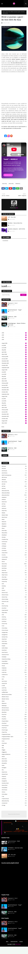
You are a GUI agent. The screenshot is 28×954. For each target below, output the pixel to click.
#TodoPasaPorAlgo (20, 830)
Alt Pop (14, 486)
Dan (17, 207)
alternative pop (14, 800)
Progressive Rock (14, 738)
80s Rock (14, 466)
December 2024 (14, 387)
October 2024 (14, 392)
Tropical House (14, 798)
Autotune (14, 508)
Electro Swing (14, 599)
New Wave (14, 712)
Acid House (14, 470)
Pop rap (14, 716)
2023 (14, 339)
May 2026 (14, 349)
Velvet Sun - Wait (12, 316)
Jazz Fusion (14, 681)
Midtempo (14, 705)
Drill (14, 583)
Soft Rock (14, 778)
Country (14, 554)
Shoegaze (14, 767)
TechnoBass (14, 794)
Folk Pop (14, 617)
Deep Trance (14, 574)
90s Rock (14, 468)
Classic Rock (14, 552)
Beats (14, 519)
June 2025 (14, 374)
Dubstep (14, 585)
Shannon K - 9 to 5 (12, 303)
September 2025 (14, 367)
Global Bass (14, 643)
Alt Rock (14, 488)
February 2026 (14, 356)
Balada (14, 512)
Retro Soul (14, 758)
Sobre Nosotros (14, 941)
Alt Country (14, 481)
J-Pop (14, 676)
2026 (14, 332)
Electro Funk (14, 592)
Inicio (7, 941)
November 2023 (14, 416)
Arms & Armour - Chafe (14, 841)
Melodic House (14, 696)
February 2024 (14, 409)
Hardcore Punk (14, 654)
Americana (14, 501)
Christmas (14, 550)
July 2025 (14, 372)
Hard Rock (14, 650)
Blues (14, 528)
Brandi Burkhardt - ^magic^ (15, 310)
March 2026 (14, 354)
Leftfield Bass (14, 692)
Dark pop (14, 570)
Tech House (14, 789)
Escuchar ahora (8, 175)
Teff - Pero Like (12, 217)
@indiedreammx (8, 822)
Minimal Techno (14, 710)
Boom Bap (14, 530)
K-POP (14, 685)
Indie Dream (18, 944)
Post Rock (14, 723)
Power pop (14, 732)
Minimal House (14, 707)
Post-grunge (14, 730)
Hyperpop (14, 667)
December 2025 (14, 361)
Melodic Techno (14, 698)
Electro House (14, 594)
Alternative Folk (14, 490)
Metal (14, 701)
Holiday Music (14, 663)
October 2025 (14, 365)
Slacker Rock (14, 774)
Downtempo (14, 579)
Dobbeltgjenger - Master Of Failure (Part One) (16, 324)
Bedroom (14, 521)
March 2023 (14, 423)
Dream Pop (14, 581)
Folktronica (17, 183)
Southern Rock (14, 783)
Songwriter (14, 780)
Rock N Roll (14, 761)
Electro (14, 590)
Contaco (21, 941)
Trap (14, 796)
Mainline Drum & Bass (14, 694)
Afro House (14, 477)
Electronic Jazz (14, 601)
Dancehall (14, 566)
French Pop (14, 623)
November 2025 (14, 363)
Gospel (14, 645)
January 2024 (14, 411)
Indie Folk (14, 670)
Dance (14, 561)
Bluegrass (14, 526)
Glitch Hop (14, 641)
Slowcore (14, 776)
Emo (14, 603)
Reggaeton (14, 752)
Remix (14, 756)
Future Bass (14, 628)
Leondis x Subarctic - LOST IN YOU (16, 229)
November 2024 (14, 389)
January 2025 (14, 385)
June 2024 (14, 400)
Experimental (14, 610)
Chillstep (14, 543)
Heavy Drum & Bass (14, 659)
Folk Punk (14, 619)
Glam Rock (14, 639)
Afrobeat (14, 479)
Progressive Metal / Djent (14, 736)
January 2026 (14, 358)
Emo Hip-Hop (14, 605)
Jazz (14, 679)
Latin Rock (14, 690)
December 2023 (14, 414)
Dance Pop (8, 11)
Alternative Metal (14, 492)
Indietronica (14, 674)
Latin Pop (14, 687)
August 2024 (14, 396)
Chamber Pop (14, 539)
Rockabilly (14, 763)
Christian (14, 548)
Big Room (14, 523)
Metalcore (14, 703)
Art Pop (14, 504)
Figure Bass (14, 612)
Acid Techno (14, 472)
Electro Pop (11, 183)
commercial (14, 803)
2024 (14, 337)
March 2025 (14, 380)
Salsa (14, 765)
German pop (14, 636)
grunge (14, 805)
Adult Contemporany (14, 475)
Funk (14, 625)
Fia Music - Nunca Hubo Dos (15, 223)
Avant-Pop (14, 510)
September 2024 (14, 394)
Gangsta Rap (14, 632)
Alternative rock (14, 495)
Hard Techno (14, 652)
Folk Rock (14, 621)
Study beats (14, 787)
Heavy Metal (14, 661)
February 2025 (14, 383)
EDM (14, 588)
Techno (14, 792)
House (14, 665)
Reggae (14, 749)
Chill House (14, 541)
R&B (14, 745)
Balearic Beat (14, 515)
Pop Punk (14, 714)
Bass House (14, 517)
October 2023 (14, 418)
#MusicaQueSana (8, 831)
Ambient (14, 499)
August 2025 (14, 369)
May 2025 (14, 376)
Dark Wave (14, 568)
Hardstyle (14, 656)
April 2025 (14, 378)
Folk (14, 614)
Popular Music (14, 721)
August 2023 (14, 420)
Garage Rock (14, 634)
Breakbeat (14, 535)
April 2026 (14, 352)
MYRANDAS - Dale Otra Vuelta (15, 848)
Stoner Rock (14, 785)
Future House (14, 630)
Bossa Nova (14, 532)
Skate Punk (14, 772)
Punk (14, 741)
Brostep (14, 537)
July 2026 (14, 345)
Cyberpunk (14, 559)
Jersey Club (14, 683)
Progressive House (14, 734)
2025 (14, 335)
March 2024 (14, 407)
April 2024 (14, 405)
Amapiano (14, 497)
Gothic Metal (14, 648)
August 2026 (14, 343)
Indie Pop (14, 672)
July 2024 (14, 398)
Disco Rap (14, 577)
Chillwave (14, 546)
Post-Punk (14, 727)
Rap (14, 747)
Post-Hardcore (14, 725)
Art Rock (14, 506)
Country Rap (14, 557)
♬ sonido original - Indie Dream (19, 831)
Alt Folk (14, 484)
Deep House (14, 572)
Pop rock (14, 718)
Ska (14, 769)
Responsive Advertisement (14, 814)
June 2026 (14, 347)
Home (4, 11)
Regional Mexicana (14, 754)
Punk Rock (14, 743)
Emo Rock (14, 608)
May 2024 (14, 403)
